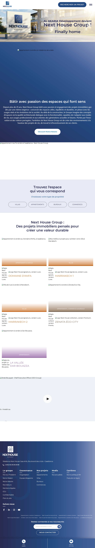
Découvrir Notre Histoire (47, 132)
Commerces (41, 485)
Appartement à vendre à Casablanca (30, 515)
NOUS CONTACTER (47, 532)
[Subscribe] (59, 526)
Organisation (24, 475)
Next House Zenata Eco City (84, 515)
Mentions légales (9, 488)
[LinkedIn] (9, 510)
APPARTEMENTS (37, 204)
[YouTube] (19, 510)
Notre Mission (8, 478)
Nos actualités (57, 475)
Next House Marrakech (13, 518)
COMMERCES (77, 204)
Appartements (42, 475)
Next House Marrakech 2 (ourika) (47, 518)
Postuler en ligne (73, 478)
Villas (38, 478)
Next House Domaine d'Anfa (49, 515)
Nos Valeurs (7, 485)
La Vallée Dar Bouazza (86, 518)
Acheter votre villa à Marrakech (29, 518)
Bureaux (40, 481)
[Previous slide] (6, 26)
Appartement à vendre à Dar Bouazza (68, 518)
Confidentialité (8, 495)
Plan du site (7, 498)
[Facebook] (4, 510)
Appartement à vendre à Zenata (67, 515)
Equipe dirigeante (26, 478)
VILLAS (17, 204)
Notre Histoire (8, 481)
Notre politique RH (74, 475)
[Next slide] (89, 26)
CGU (4, 491)
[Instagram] (14, 510)
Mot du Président (9, 475)
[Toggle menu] (90, 5)
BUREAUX (57, 204)
